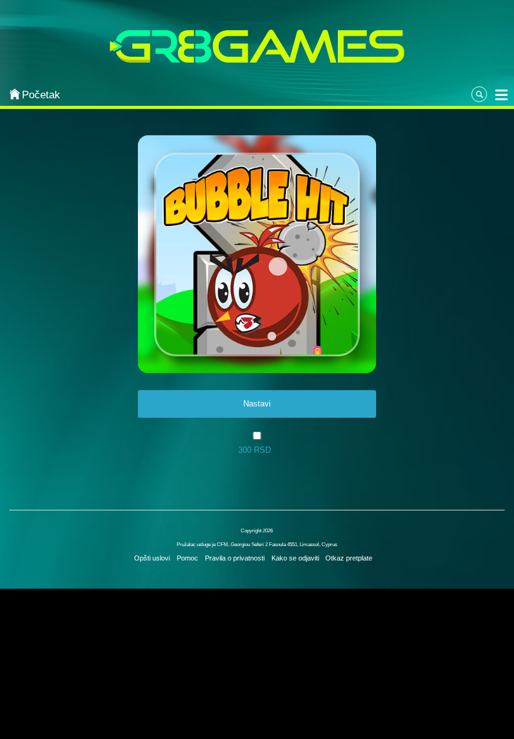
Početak (41, 95)
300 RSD (254, 450)
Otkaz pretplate (348, 558)
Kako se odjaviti (295, 558)
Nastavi (257, 403)
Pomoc (187, 558)
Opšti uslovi (152, 558)
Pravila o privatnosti (235, 558)
